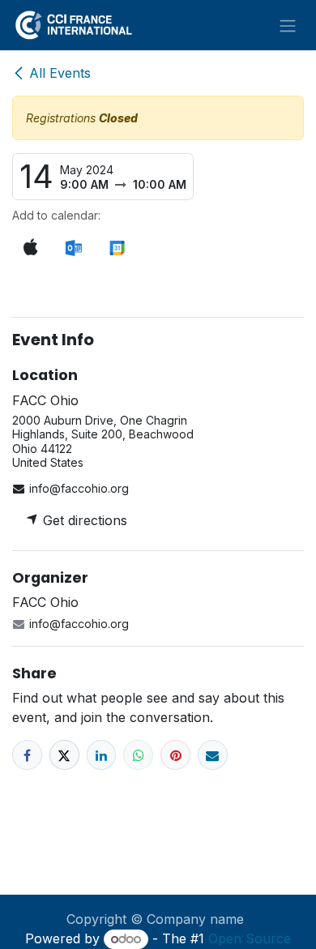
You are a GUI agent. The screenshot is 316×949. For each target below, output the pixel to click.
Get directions (83, 520)
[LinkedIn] (102, 755)
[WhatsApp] (138, 755)
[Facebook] (27, 755)
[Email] (213, 755)
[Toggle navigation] (287, 25)
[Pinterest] (175, 755)
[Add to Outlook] (73, 248)
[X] (64, 755)
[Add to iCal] (31, 247)
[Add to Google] (116, 248)
